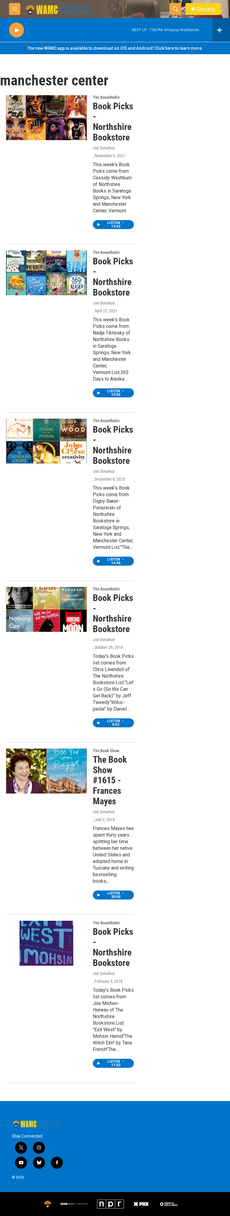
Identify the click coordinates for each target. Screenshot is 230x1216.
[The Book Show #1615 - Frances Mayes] (46, 771)
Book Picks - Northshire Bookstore (113, 122)
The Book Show (106, 750)
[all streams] (221, 30)
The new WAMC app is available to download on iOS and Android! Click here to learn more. (115, 48)
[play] (16, 30)
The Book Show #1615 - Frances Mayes (110, 780)
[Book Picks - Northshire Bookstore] (46, 117)
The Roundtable (106, 97)
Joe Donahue (104, 148)
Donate (205, 9)
